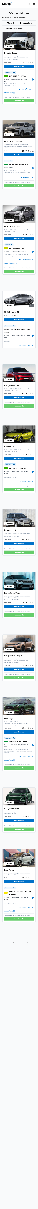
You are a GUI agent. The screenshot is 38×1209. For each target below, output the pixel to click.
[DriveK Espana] (7, 4)
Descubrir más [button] (19, 66)
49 (27, 943)
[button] (26, 89)
